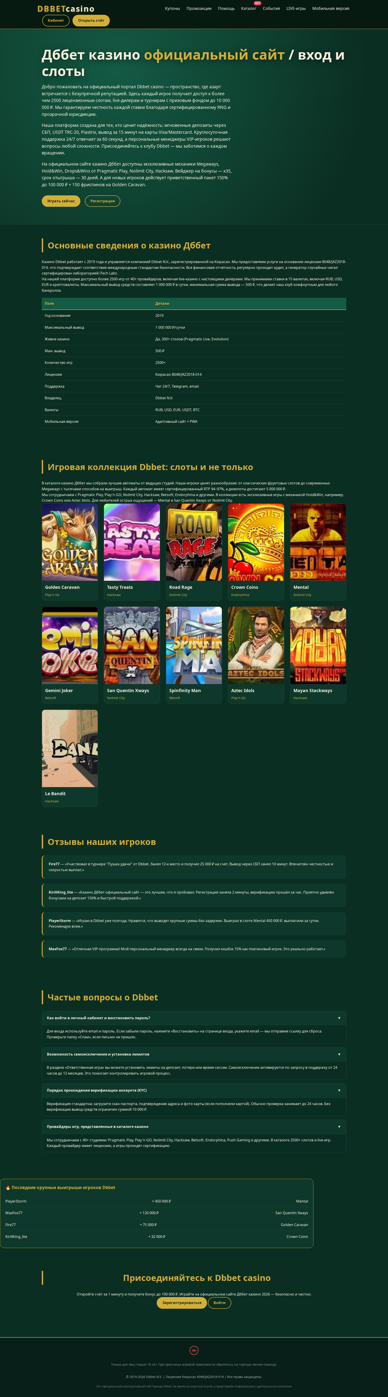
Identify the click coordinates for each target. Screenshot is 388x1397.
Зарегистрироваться (181, 1302)
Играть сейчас (61, 201)
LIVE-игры (296, 8)
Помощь (226, 8)
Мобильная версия (330, 8)
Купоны (172, 8)
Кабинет (56, 20)
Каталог (249, 7)
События (271, 8)
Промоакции (199, 8)
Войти (220, 1302)
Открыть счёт (91, 20)
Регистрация (102, 201)
